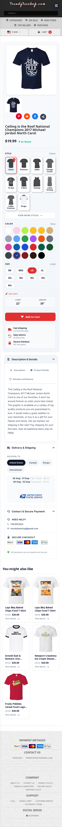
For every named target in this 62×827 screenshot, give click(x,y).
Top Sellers (24, 25)
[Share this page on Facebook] (35, 116)
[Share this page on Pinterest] (19, 116)
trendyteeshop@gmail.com (24, 528)
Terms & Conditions (24, 786)
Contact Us (28, 783)
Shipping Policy (33, 789)
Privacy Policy (45, 783)
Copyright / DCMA (33, 804)
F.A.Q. (13, 801)
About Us (15, 783)
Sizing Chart (25, 801)
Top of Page (59, 728)
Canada (33, 462)
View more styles (28, 215)
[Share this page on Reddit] (27, 116)
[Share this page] (43, 117)
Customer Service (44, 801)
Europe (46, 462)
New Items (50, 20)
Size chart (13, 293)
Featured (42, 25)
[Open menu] (56, 5)
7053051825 (16, 524)
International (16, 470)
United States (16, 462)
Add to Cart (32, 316)
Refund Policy (45, 786)
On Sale (33, 20)
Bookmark (33, 815)
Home (2, 728)
